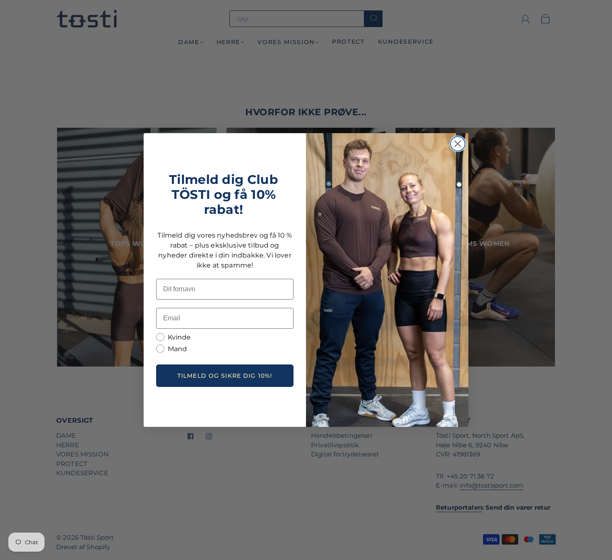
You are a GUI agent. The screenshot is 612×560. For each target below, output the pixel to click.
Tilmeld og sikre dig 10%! (224, 375)
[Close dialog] (457, 143)
